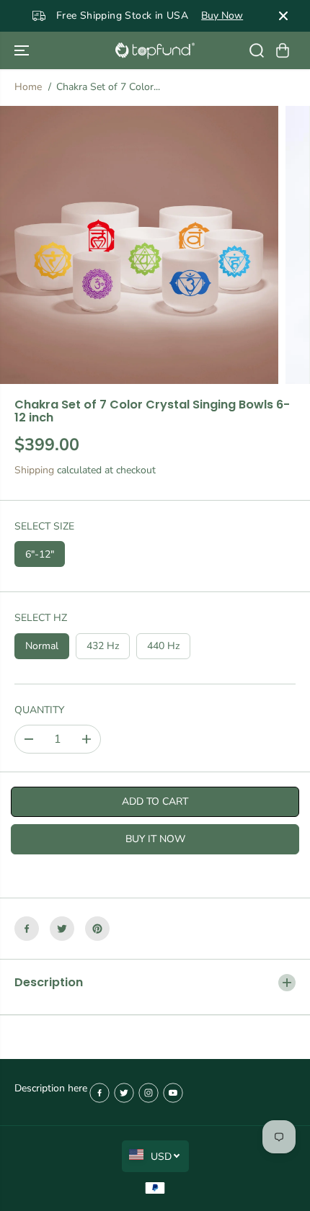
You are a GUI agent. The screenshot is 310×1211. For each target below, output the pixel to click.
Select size (44, 526)
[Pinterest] (97, 928)
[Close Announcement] (283, 16)
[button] (23, 50)
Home (28, 87)
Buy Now (222, 15)
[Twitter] (62, 928)
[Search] (257, 50)
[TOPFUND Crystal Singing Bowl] (155, 51)
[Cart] (283, 50)
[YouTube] (173, 1093)
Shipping (34, 470)
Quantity (39, 710)
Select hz (40, 618)
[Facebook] (26, 928)
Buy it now (155, 839)
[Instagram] (148, 1093)
